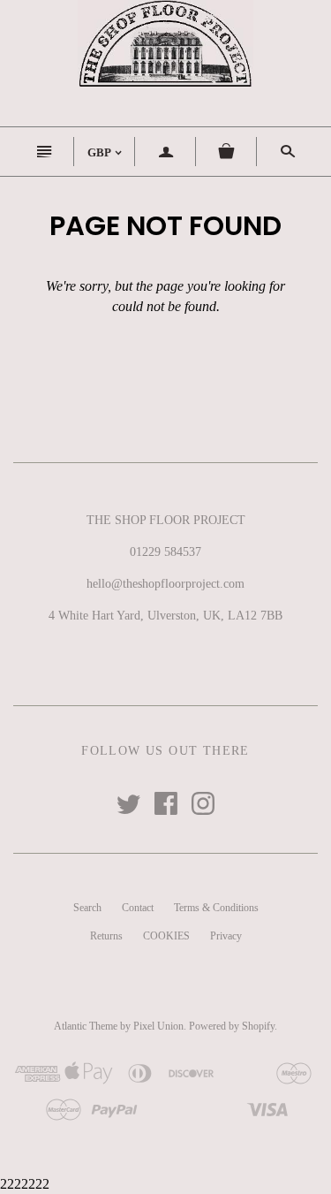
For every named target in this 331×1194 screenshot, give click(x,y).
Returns (106, 936)
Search (87, 907)
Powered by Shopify (232, 1026)
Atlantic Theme (85, 1026)
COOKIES (166, 936)
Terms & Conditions (216, 907)
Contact (138, 907)
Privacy (226, 936)
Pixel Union (158, 1026)
